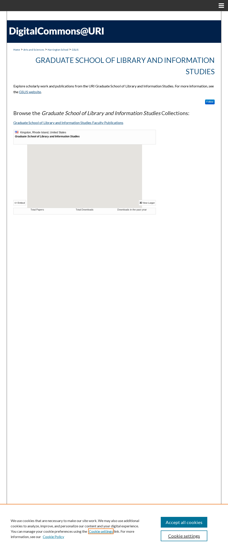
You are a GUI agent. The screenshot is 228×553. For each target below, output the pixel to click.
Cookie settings (101, 531)
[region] (114, 528)
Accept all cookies (184, 522)
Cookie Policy (53, 536)
